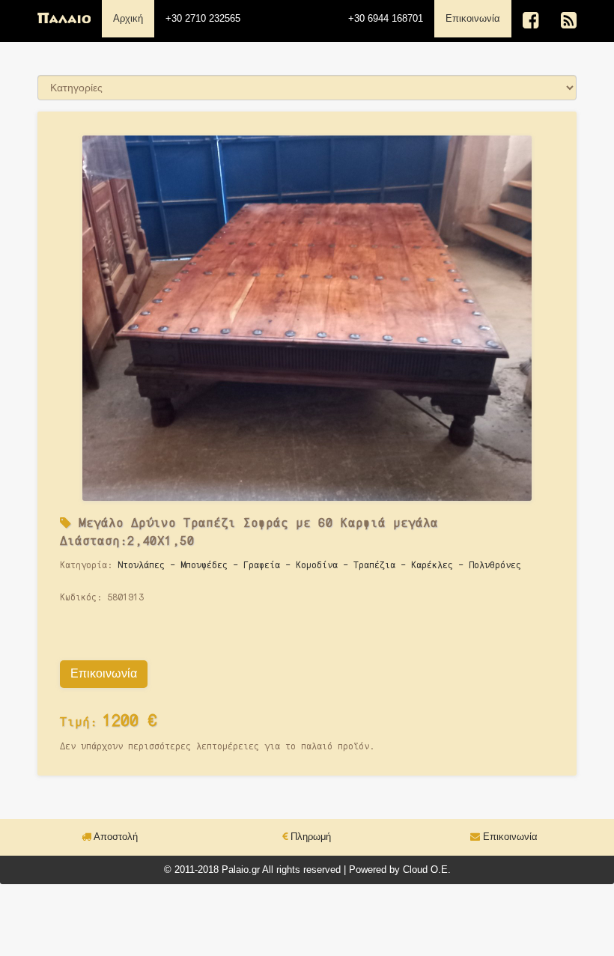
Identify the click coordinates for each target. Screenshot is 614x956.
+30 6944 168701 (385, 18)
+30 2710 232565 (202, 18)
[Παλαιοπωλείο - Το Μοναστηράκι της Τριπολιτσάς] (64, 18)
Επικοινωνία (478, 18)
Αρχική (128, 18)
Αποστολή (114, 836)
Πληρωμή (309, 836)
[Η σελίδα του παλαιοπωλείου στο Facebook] (530, 20)
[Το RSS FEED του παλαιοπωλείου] (569, 20)
